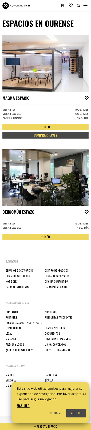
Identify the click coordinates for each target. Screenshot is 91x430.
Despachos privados (57, 276)
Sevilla (49, 380)
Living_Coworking (55, 344)
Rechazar (55, 413)
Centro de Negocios (57, 270)
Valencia (11, 380)
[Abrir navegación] (85, 5)
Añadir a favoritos (87, 98)
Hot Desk (11, 281)
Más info (23, 405)
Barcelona (51, 375)
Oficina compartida (56, 281)
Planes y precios (55, 328)
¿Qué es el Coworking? (19, 350)
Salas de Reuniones (17, 287)
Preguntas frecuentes (58, 317)
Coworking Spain (15, 5)
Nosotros (51, 312)
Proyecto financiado (57, 350)
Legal (9, 333)
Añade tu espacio (46, 426)
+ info (45, 127)
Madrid (10, 375)
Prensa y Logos (15, 344)
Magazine (11, 339)
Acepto (76, 413)
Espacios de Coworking (20, 270)
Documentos (52, 333)
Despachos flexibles (18, 276)
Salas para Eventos (56, 287)
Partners (11, 317)
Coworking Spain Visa (58, 339)
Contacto (12, 312)
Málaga (10, 386)
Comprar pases (45, 135)
